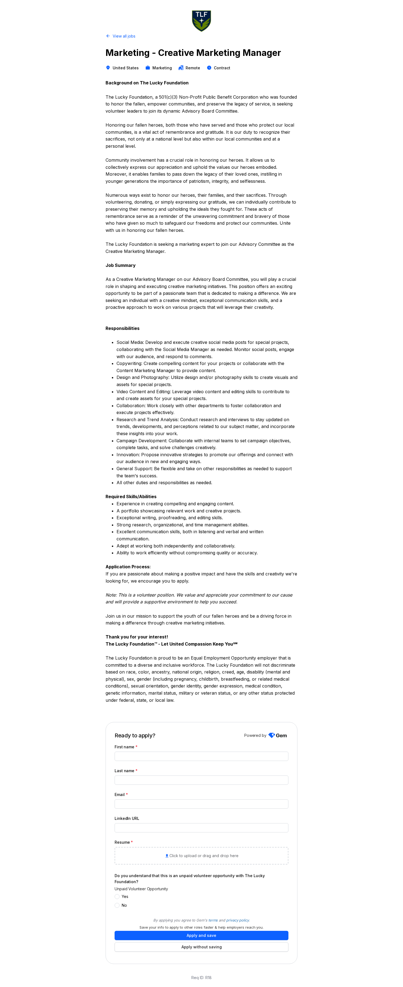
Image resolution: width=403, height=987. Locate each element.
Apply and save (201, 935)
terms (213, 920)
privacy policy (237, 920)
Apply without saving (201, 947)
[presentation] (201, 856)
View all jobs (124, 36)
